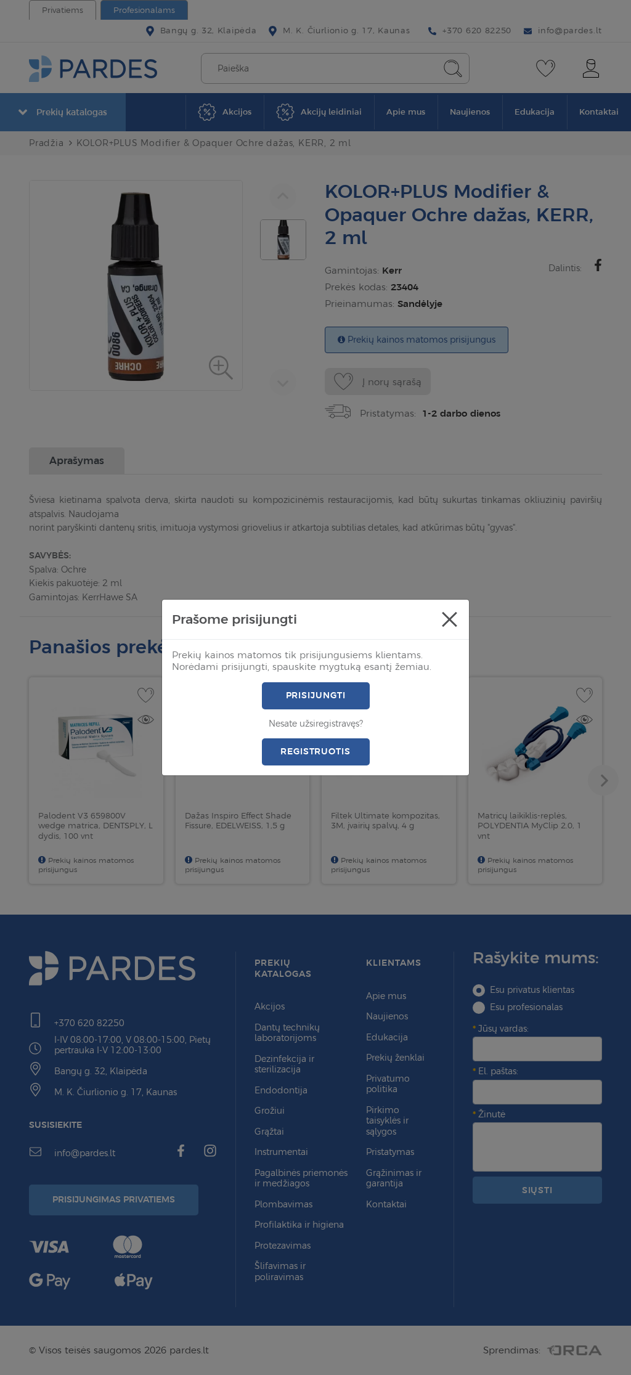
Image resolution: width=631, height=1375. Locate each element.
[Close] (449, 619)
